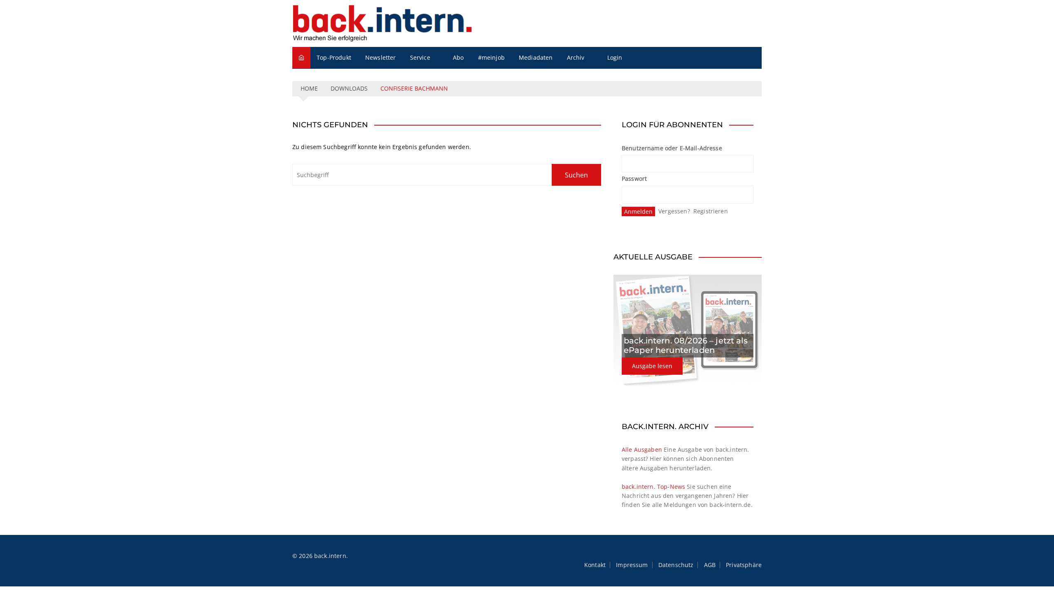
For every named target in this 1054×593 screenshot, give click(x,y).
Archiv (576, 57)
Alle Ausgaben (642, 449)
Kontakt (595, 565)
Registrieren (710, 211)
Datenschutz (676, 565)
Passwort (634, 178)
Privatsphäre (744, 565)
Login (615, 57)
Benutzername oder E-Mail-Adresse (672, 148)
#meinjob (491, 57)
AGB (710, 565)
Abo (458, 57)
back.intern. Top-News (653, 486)
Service (420, 57)
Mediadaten (536, 57)
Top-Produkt (334, 57)
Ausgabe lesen (652, 366)
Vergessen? (674, 211)
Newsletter (380, 57)
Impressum (632, 565)
